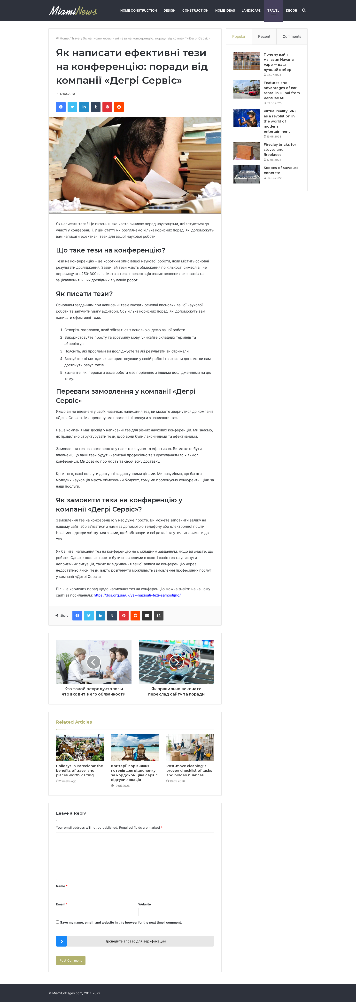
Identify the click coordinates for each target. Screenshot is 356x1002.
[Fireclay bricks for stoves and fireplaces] (246, 151)
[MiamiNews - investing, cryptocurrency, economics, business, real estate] (73, 10)
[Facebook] (61, 107)
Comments (292, 36)
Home (64, 38)
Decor (291, 10)
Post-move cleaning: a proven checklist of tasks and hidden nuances (189, 770)
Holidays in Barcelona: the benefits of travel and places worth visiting (79, 770)
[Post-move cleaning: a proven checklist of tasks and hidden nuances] (190, 747)
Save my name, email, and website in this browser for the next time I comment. (121, 922)
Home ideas (225, 10)
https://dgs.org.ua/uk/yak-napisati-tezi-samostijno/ (137, 595)
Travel (273, 10)
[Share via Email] (147, 615)
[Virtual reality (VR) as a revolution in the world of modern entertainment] (246, 118)
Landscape (251, 10)
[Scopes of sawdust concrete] (246, 174)
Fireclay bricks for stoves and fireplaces (280, 149)
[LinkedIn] (84, 107)
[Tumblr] (96, 107)
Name (62, 886)
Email (61, 904)
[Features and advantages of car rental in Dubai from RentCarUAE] (246, 89)
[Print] (158, 615)
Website (144, 904)
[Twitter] (72, 107)
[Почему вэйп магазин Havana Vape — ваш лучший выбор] (246, 61)
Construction (195, 10)
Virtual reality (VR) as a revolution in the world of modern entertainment (280, 121)
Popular (239, 36)
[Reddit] (119, 107)
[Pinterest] (107, 107)
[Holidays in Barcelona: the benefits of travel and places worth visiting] (80, 747)
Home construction (138, 10)
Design (170, 10)
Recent (264, 36)
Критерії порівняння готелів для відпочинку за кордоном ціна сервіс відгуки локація (134, 773)
